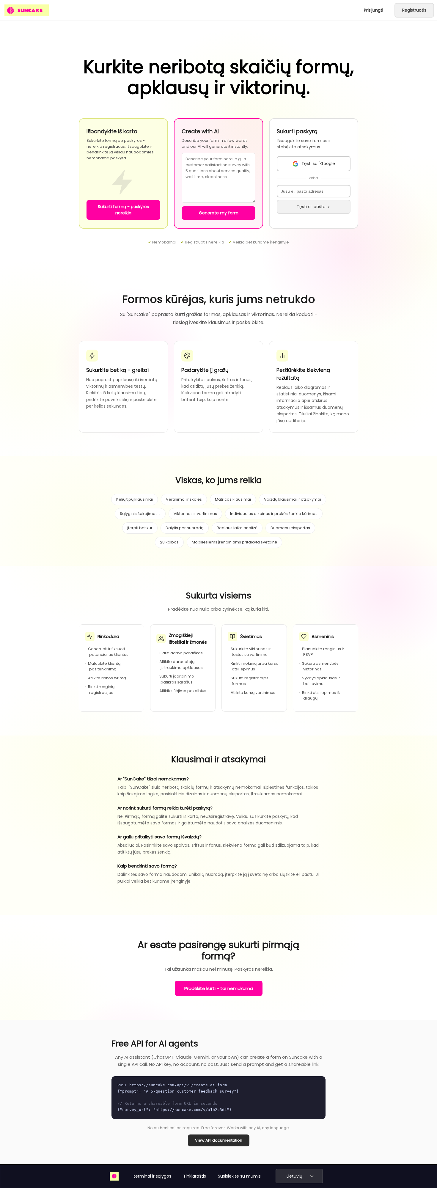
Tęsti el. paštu (311, 207)
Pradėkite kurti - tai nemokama (218, 988)
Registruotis (414, 10)
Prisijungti (373, 10)
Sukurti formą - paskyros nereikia (123, 210)
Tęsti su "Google (318, 163)
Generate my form (218, 213)
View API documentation (218, 1140)
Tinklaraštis (194, 1176)
